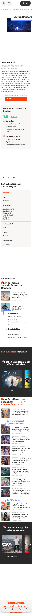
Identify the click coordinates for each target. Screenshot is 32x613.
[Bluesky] (24, 606)
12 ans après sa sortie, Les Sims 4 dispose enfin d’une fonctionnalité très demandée (21, 439)
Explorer (16, 9)
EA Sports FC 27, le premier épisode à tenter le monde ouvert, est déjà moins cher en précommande (20, 429)
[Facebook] (16, 606)
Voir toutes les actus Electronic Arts (23, 401)
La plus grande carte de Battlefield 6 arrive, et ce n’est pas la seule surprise (20, 471)
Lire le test (14, 116)
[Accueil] (3, 3)
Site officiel (6, 192)
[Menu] (9, 3)
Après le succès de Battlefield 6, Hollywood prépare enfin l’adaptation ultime (21, 460)
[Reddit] (19, 606)
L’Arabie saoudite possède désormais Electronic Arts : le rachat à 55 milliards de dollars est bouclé (21, 412)
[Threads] (27, 606)
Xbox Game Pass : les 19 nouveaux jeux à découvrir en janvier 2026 (21, 295)
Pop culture (7, 9)
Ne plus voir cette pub (8, 62)
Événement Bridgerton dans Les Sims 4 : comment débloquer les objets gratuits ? (21, 450)
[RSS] (22, 606)
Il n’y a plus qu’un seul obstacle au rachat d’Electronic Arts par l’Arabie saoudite (21, 505)
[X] (10, 606)
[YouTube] (5, 606)
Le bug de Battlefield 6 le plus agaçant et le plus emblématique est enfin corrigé (20, 516)
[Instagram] (13, 606)
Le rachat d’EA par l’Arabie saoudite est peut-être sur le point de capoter (21, 481)
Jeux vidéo (25, 9)
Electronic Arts (10, 404)
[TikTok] (8, 606)
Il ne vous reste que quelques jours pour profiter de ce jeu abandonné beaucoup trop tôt (21, 491)
